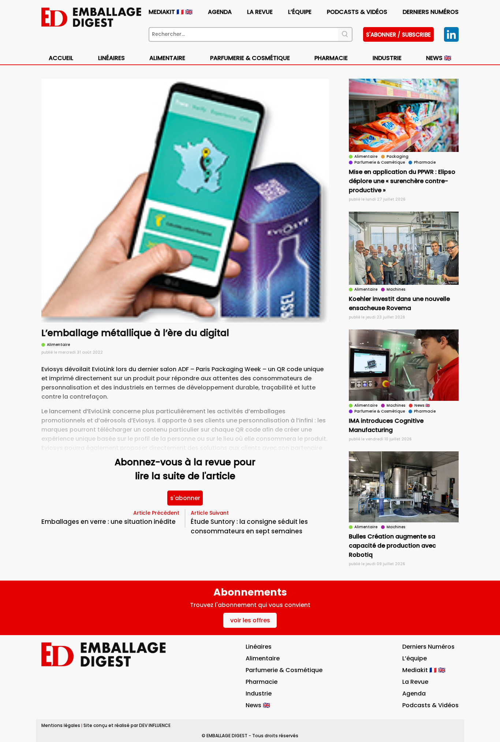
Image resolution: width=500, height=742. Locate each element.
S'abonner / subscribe (398, 34)
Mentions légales (60, 725)
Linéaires (111, 58)
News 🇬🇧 (438, 58)
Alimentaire (167, 58)
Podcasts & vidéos (357, 12)
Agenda (220, 12)
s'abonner (185, 498)
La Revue (260, 12)
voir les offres (250, 620)
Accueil (61, 58)
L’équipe (299, 12)
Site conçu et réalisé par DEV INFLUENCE (127, 725)
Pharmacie (331, 58)
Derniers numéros (431, 12)
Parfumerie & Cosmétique (250, 58)
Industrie (259, 693)
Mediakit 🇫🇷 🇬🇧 (171, 12)
